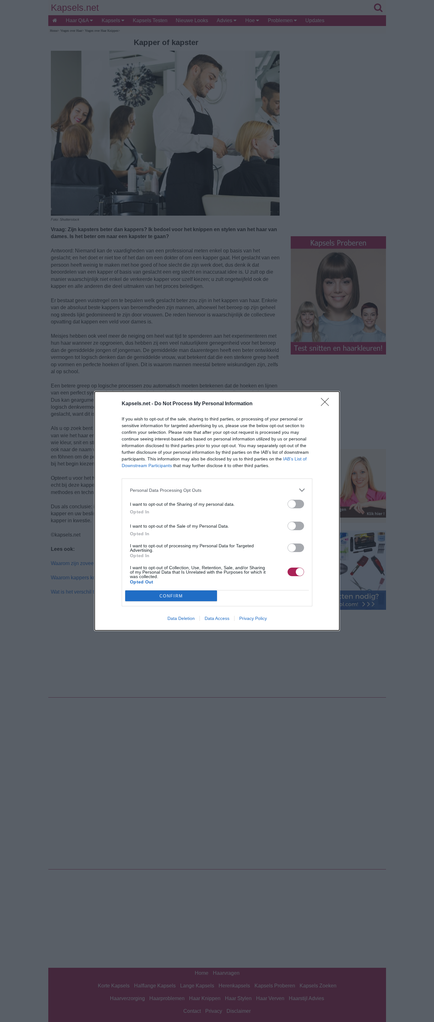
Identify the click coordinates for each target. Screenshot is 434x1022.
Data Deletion (181, 618)
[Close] (327, 404)
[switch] (296, 504)
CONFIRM (171, 596)
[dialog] (217, 511)
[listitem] (217, 490)
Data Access (217, 618)
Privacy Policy (253, 618)
